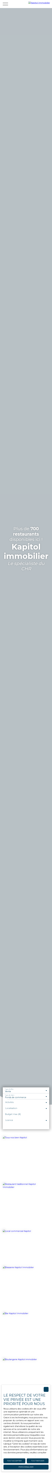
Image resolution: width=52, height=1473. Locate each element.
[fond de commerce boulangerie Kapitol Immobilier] (26, 1375)
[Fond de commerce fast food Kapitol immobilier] (26, 1247)
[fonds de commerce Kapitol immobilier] (26, 1153)
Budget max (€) (13, 1114)
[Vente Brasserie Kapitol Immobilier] (26, 1283)
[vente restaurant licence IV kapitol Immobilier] (25, 1199)
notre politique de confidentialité (19, 1455)
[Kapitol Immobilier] (39, 4)
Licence (9, 1120)
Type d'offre (9, 1089)
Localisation (11, 1108)
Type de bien (9, 1095)
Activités (9, 1102)
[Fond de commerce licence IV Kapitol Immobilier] (26, 1329)
